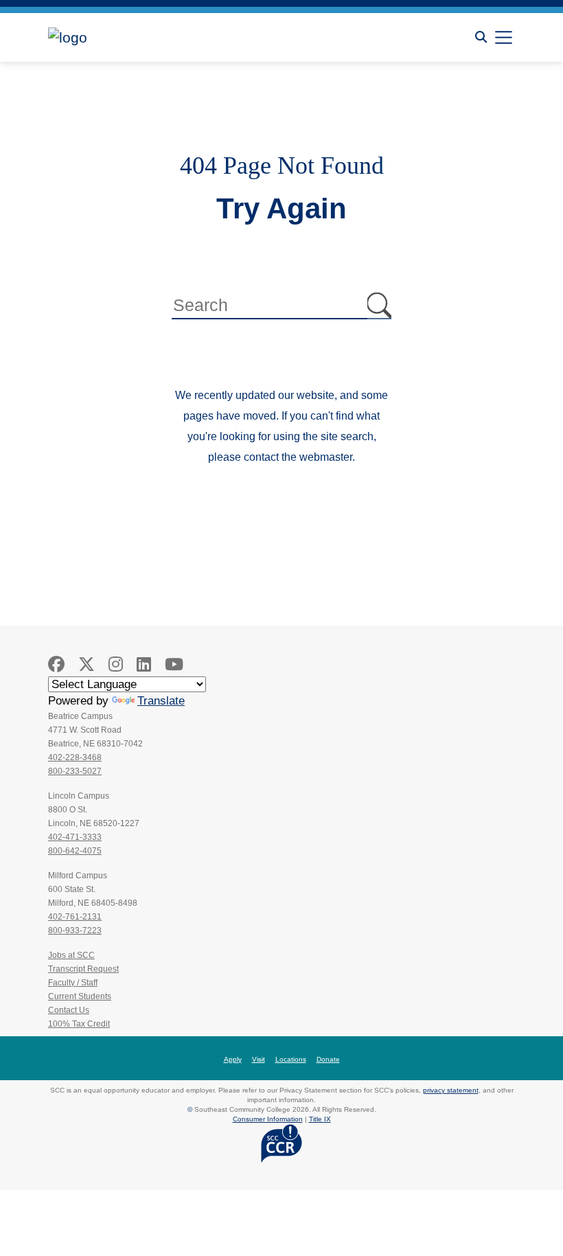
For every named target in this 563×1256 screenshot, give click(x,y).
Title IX (320, 1119)
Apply (233, 1059)
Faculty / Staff (72, 982)
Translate (161, 700)
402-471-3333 (75, 837)
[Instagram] (115, 664)
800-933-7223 (75, 930)
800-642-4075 (75, 851)
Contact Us (68, 1010)
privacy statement (451, 1090)
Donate (328, 1059)
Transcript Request (83, 969)
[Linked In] (144, 664)
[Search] (481, 37)
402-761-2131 (75, 917)
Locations (290, 1059)
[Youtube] (174, 664)
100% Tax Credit (79, 1024)
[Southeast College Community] (110, 37)
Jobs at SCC (71, 955)
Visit (258, 1059)
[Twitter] (86, 664)
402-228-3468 (75, 757)
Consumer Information (268, 1119)
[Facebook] (56, 664)
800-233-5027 (75, 771)
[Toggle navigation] (503, 37)
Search (379, 306)
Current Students (79, 996)
